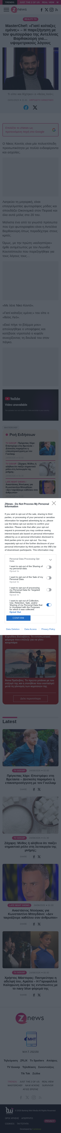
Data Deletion (13, 629)
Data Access (30, 629)
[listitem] (30, 560)
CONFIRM (18, 618)
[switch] (48, 567)
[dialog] (30, 566)
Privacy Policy (48, 629)
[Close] (55, 504)
